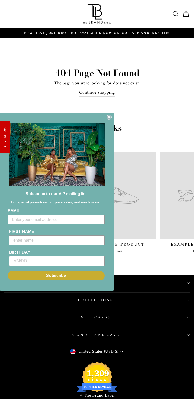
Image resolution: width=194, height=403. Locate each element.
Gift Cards (96, 317)
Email (14, 211)
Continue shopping (97, 93)
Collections (95, 300)
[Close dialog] (109, 117)
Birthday (19, 252)
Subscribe (56, 275)
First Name (21, 231)
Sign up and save (96, 335)
